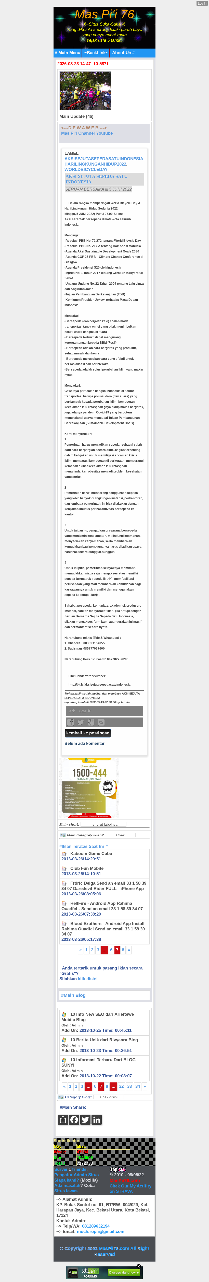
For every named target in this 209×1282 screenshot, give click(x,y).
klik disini (88, 978)
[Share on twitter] (81, 724)
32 (121, 1086)
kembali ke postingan (87, 733)
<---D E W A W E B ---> (84, 127)
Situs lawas (65, 1190)
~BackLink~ (96, 52)
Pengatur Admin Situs (76, 1174)
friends (79, 1169)
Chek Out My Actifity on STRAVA (130, 1189)
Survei (61, 1169)
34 (137, 1086)
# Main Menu (67, 52)
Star (83, 711)
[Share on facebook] (71, 724)
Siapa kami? (66, 1180)
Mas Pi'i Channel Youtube (87, 133)
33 (129, 1086)
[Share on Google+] (91, 724)
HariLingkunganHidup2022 (95, 164)
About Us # (123, 52)
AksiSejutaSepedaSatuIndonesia (103, 158)
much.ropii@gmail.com (100, 1231)
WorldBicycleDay (86, 169)
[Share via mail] (101, 724)
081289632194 (96, 1226)
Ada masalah (67, 1185)
